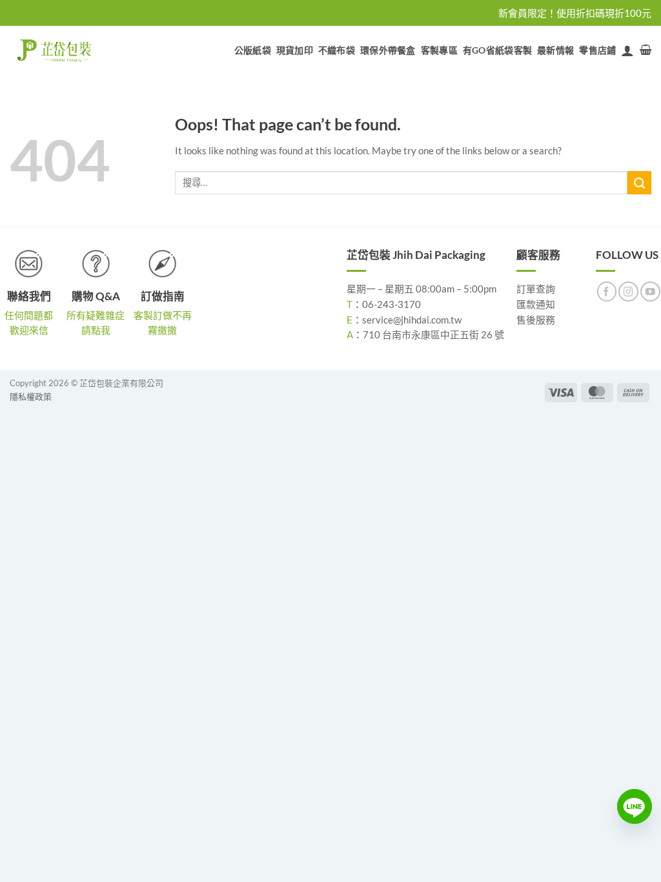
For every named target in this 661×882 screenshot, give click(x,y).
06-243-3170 (391, 304)
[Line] (634, 806)
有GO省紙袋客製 (497, 50)
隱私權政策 (31, 396)
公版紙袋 (252, 50)
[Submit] (639, 183)
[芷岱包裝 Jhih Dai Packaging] (55, 50)
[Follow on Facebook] (607, 292)
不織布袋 (336, 50)
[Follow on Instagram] (628, 292)
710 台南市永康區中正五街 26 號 (433, 334)
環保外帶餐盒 (388, 50)
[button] (645, 50)
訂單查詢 (535, 288)
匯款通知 (535, 304)
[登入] (627, 50)
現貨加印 (294, 50)
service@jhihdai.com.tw (412, 319)
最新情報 (555, 50)
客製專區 (439, 50)
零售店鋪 (597, 50)
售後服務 (535, 319)
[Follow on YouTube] (650, 292)
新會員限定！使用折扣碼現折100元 (574, 13)
